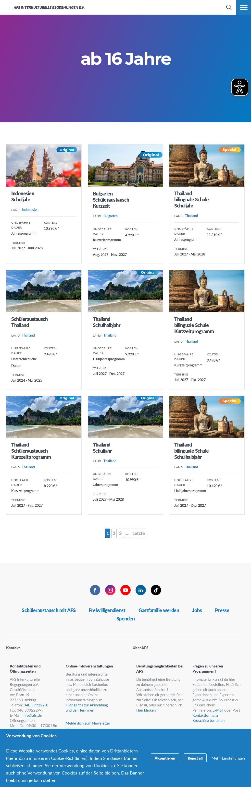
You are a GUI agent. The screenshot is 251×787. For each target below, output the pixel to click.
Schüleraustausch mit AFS (48, 610)
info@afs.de (32, 715)
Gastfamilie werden (158, 610)
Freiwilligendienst (107, 610)
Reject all (195, 758)
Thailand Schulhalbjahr (107, 321)
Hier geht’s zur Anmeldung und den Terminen (87, 707)
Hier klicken (146, 710)
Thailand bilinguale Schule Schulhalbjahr (191, 450)
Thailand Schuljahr (102, 447)
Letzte (138, 533)
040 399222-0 (36, 704)
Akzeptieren (165, 758)
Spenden (125, 618)
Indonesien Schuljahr (22, 196)
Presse (222, 610)
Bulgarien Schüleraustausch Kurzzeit (111, 199)
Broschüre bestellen (208, 720)
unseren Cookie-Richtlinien (60, 758)
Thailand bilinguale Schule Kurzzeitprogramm (194, 325)
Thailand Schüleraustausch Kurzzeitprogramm (31, 450)
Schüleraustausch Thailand (29, 321)
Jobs (197, 610)
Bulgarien (110, 215)
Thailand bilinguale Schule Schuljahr (191, 199)
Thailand (191, 215)
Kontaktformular (205, 715)
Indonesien (30, 209)
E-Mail (218, 710)
